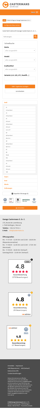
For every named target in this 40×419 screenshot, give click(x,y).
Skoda (6, 184)
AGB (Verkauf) (25, 368)
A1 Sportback (9, 110)
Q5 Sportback (9, 144)
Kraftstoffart (9, 66)
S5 (6, 163)
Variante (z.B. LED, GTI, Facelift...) (16, 75)
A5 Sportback (9, 124)
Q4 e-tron (8, 138)
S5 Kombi (8, 166)
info (4, 20)
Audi (5, 102)
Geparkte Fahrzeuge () (21, 193)
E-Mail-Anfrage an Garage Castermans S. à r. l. (19, 20)
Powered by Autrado (26, 405)
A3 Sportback (9, 116)
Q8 (6, 152)
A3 (6, 113)
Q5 (6, 141)
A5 (6, 118)
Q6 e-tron (8, 146)
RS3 (7, 158)
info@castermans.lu (16, 230)
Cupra (6, 177)
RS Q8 (7, 155)
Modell (6, 56)
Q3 (6, 132)
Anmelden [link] (21, 208)
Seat (5, 181)
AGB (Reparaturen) (14, 368)
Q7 (6, 149)
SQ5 (7, 172)
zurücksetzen (20, 91)
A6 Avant (8, 127)
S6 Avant (8, 169)
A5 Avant (8, 121)
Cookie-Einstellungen (14, 373)
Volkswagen (8, 188)
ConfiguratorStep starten (12, 25)
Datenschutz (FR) (13, 371)
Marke (6, 47)
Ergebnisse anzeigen (20, 86)
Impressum (19, 366)
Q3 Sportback (9, 135)
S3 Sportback (9, 160)
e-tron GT (8, 130)
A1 (6, 107)
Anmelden (11, 366)
